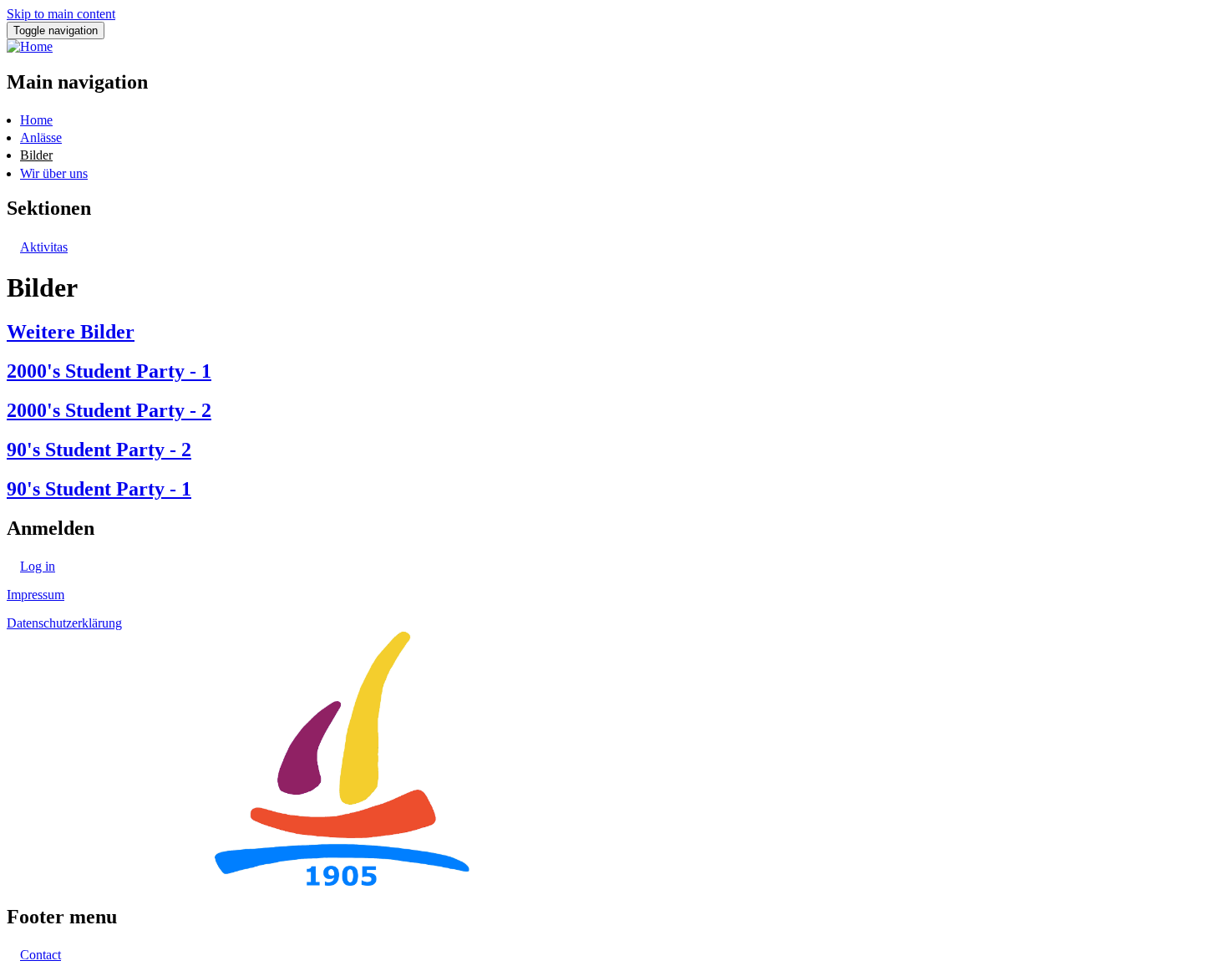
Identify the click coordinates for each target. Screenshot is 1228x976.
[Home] (30, 46)
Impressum (35, 594)
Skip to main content (61, 14)
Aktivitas (44, 247)
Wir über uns (54, 173)
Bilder (36, 155)
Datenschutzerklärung (64, 623)
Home (36, 120)
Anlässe (41, 137)
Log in (37, 566)
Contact (40, 955)
